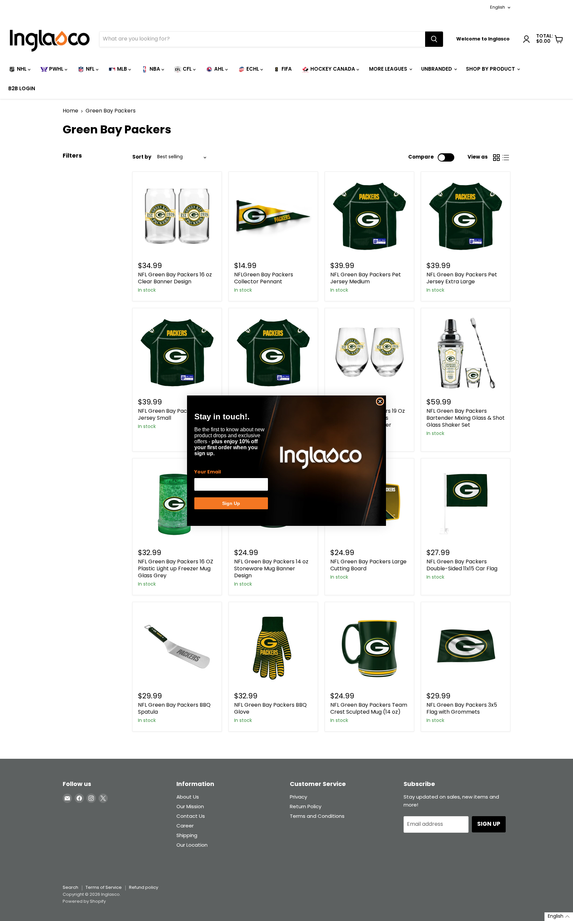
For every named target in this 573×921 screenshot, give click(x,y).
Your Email (207, 472)
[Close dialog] (380, 401)
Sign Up (231, 503)
